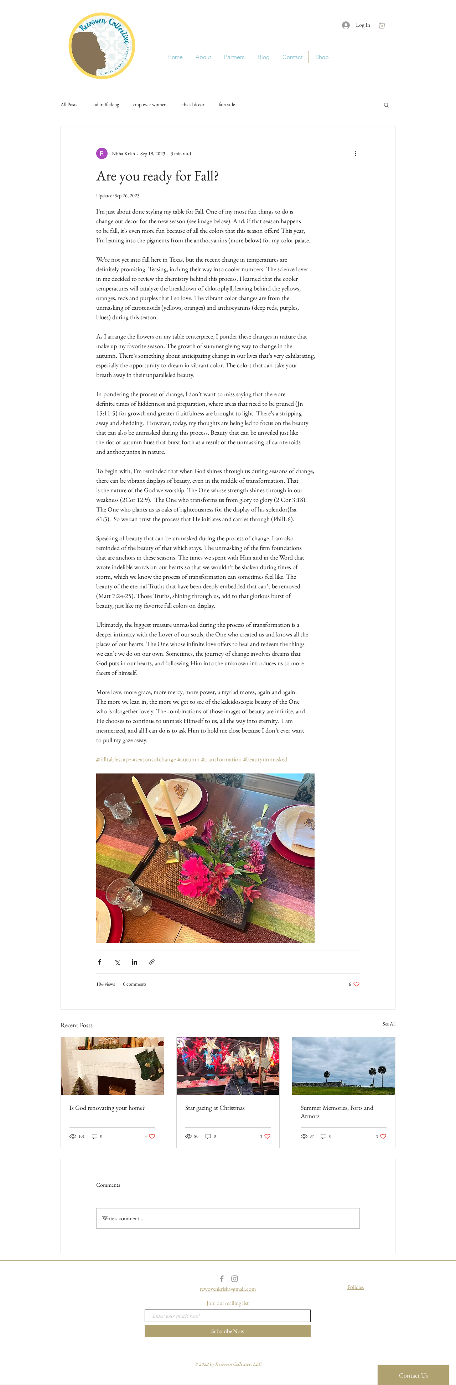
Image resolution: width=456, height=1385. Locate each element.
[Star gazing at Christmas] (228, 1066)
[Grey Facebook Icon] (221, 1278)
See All (389, 1024)
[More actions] (355, 153)
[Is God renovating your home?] (112, 1066)
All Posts (69, 104)
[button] (382, 25)
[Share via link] (152, 962)
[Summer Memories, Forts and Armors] (343, 1066)
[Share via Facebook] (99, 962)
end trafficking (105, 104)
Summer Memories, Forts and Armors (337, 1111)
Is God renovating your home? (107, 1107)
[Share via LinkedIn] (134, 962)
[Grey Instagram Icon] (234, 1278)
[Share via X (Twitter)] (117, 962)
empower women (149, 104)
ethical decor (192, 104)
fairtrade (227, 104)
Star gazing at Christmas (215, 1107)
